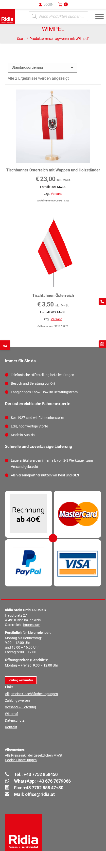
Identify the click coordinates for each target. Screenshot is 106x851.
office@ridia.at (40, 794)
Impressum (31, 625)
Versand (56, 194)
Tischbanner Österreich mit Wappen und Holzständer (53, 170)
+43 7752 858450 (41, 774)
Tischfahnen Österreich (53, 295)
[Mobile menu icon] (99, 16)
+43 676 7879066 (54, 781)
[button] (21, 7)
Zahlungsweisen (17, 700)
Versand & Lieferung (20, 707)
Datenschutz (14, 720)
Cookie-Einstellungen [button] (21, 760)
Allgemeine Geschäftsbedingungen (31, 694)
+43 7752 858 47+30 (43, 787)
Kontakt (11, 727)
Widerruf (11, 714)
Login (48, 4)
